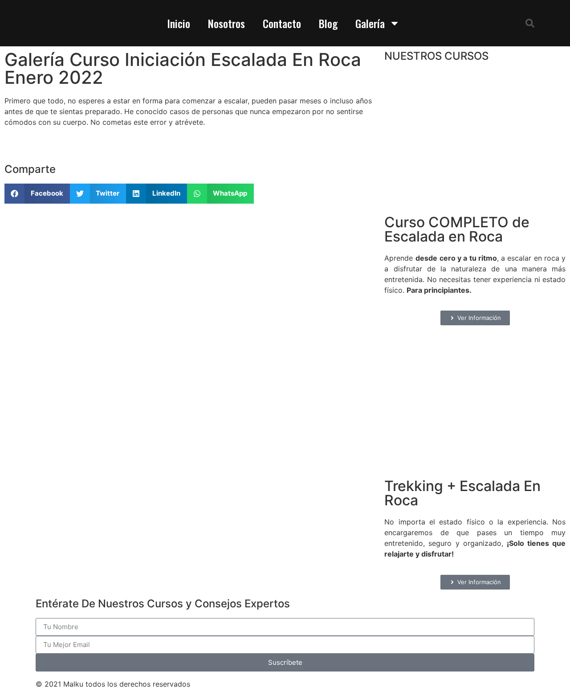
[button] (530, 23)
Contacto (282, 23)
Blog (328, 23)
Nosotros (226, 23)
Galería (370, 23)
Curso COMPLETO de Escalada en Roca (456, 229)
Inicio (178, 23)
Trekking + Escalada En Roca (462, 493)
